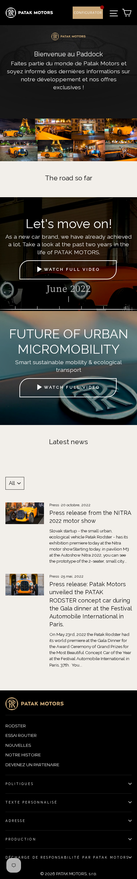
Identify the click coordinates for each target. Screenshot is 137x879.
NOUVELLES (18, 745)
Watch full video (72, 269)
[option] (68, 72)
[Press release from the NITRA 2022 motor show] (24, 513)
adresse (15, 821)
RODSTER (15, 725)
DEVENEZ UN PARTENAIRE (32, 764)
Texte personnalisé (31, 802)
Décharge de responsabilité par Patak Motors (67, 857)
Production (20, 839)
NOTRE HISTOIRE (23, 754)
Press (54, 505)
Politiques (19, 784)
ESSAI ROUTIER (21, 735)
